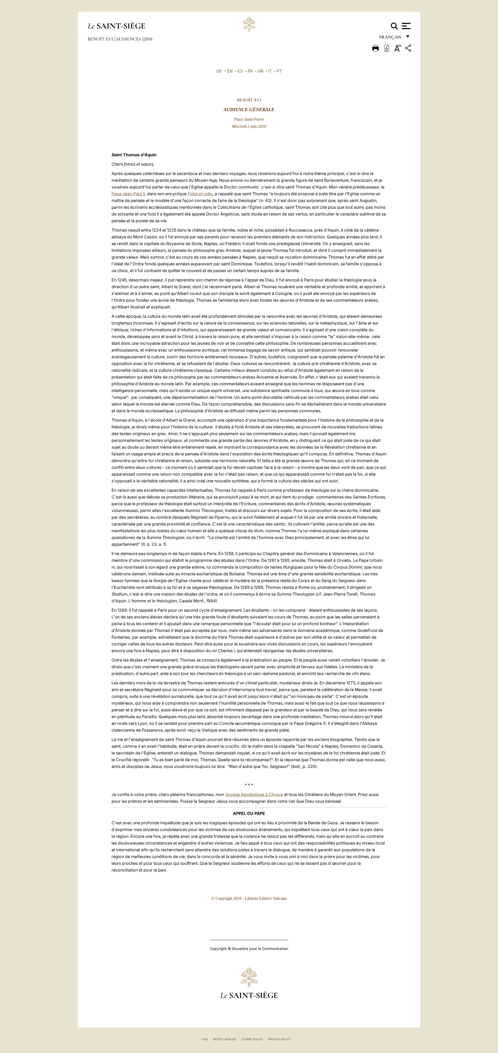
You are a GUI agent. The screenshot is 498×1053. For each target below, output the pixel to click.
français (391, 38)
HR (260, 71)
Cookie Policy (252, 1039)
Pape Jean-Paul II (128, 193)
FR (250, 71)
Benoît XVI (101, 39)
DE (219, 71)
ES (240, 71)
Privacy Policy (279, 1039)
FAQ (205, 1039)
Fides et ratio (200, 193)
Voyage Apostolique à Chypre (254, 794)
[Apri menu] (405, 26)
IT (270, 71)
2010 (148, 39)
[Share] (408, 48)
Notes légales (224, 1039)
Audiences (129, 39)
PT (279, 71)
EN (230, 71)
